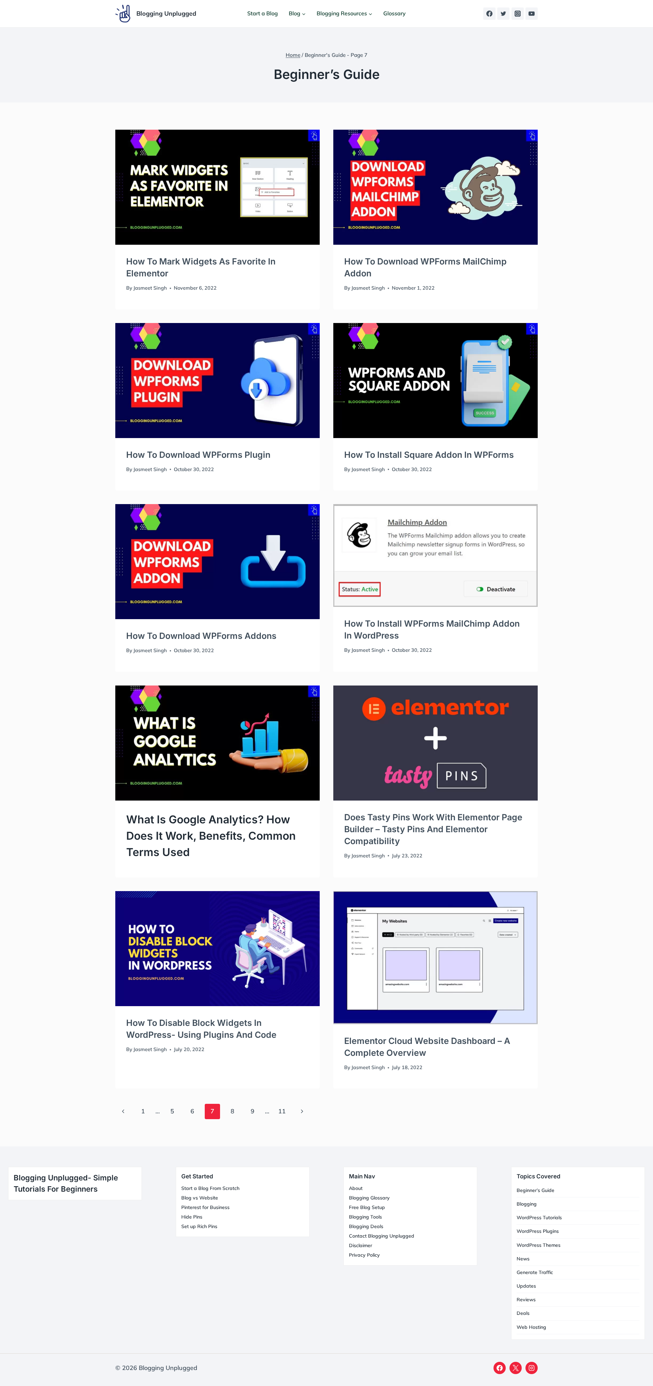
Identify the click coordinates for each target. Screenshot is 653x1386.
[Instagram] (518, 13)
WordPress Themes (538, 1245)
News (523, 1259)
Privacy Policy (364, 1255)
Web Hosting (531, 1327)
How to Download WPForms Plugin (198, 455)
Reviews (526, 1299)
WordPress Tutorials (539, 1217)
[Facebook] (489, 13)
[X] (515, 1368)
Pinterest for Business (205, 1207)
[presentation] (217, 187)
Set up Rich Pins (199, 1226)
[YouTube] (531, 13)
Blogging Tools (365, 1217)
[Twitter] (503, 13)
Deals (523, 1313)
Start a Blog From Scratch (210, 1188)
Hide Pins (191, 1217)
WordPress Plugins (538, 1231)
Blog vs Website (199, 1198)
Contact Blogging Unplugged (381, 1236)
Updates (526, 1286)
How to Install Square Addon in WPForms (429, 455)
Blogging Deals (366, 1226)
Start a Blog (262, 13)
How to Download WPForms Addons (201, 636)
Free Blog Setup (367, 1207)
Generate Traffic (535, 1272)
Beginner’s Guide (535, 1190)
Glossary (394, 13)
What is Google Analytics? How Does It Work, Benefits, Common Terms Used (211, 836)
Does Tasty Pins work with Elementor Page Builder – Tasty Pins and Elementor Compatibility (433, 829)
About (356, 1188)
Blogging (527, 1204)
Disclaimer (360, 1245)
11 (282, 1111)
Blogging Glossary (369, 1198)
